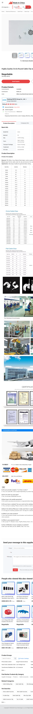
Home (3, 11)
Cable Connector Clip (8, 699)
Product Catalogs (24, 658)
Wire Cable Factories (22, 691)
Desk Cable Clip (19, 684)
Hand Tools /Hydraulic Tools (9, 664)
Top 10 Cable (20, 699)
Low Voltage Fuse (20, 664)
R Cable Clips (6, 695)
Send (15, 570)
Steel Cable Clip (16, 695)
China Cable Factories (8, 691)
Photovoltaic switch (6, 661)
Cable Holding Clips (7, 684)
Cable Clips (26, 11)
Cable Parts (20, 11)
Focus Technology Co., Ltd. (20, 707)
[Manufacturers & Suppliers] (16, 2)
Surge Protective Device (22, 661)
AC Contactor (19, 667)
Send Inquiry (15, 81)
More (3, 702)
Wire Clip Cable (27, 695)
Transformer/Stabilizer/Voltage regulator (9, 667)
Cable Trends (29, 699)
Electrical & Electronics (11, 11)
